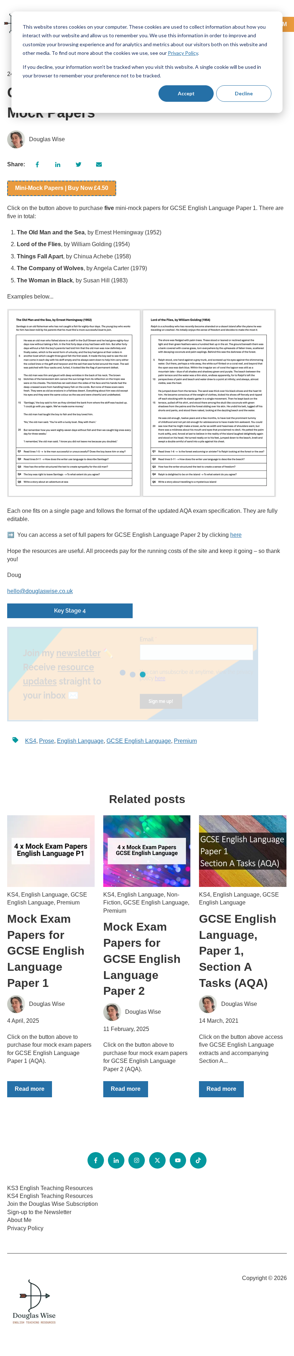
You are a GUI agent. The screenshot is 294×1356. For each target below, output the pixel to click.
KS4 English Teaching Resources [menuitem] (50, 1196)
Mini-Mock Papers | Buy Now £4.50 (61, 188)
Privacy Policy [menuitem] (25, 1228)
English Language (80, 741)
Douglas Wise (47, 139)
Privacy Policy (183, 53)
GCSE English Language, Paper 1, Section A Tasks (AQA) (237, 950)
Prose (46, 741)
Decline (244, 93)
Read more (29, 1089)
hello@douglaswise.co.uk (40, 591)
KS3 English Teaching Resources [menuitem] (50, 1188)
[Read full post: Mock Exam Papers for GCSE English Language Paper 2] (147, 851)
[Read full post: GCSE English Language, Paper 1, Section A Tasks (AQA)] (242, 851)
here (236, 535)
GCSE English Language (138, 741)
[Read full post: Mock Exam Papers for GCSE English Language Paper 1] (51, 851)
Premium (185, 741)
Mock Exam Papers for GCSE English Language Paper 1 (46, 950)
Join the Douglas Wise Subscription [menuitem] (52, 1204)
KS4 (30, 741)
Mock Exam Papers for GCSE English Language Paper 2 (142, 958)
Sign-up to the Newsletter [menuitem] (39, 1212)
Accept (186, 93)
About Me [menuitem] (19, 1220)
